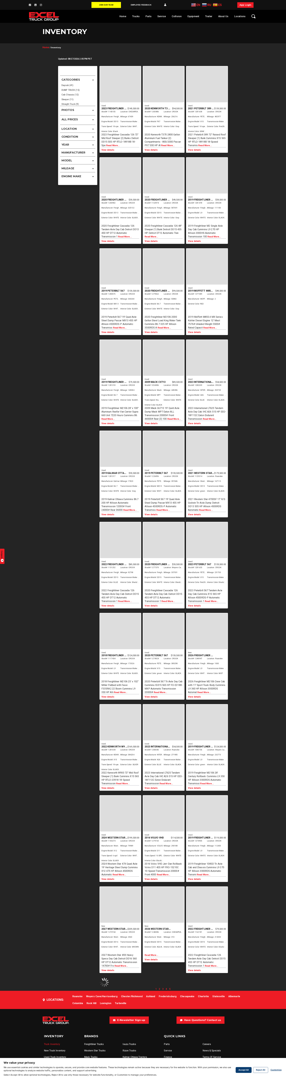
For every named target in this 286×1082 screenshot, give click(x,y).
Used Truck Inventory (55, 1057)
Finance (168, 1057)
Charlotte (203, 996)
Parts (148, 16)
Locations (239, 16)
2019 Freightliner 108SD (203, 837)
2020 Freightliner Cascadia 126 (121, 199)
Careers (207, 1044)
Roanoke (77, 996)
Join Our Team (106, 5)
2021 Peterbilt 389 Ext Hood (206, 108)
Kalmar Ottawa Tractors (135, 1057)
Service (161, 16)
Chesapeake (187, 996)
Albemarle (234, 996)
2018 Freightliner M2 (114, 655)
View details (107, 150)
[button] (165, 5)
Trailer (208, 16)
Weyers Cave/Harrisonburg (102, 996)
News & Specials (212, 1050)
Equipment (193, 16)
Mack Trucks (90, 1057)
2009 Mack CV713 (155, 382)
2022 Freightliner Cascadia (118, 564)
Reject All (260, 1070)
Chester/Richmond (132, 996)
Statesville (218, 996)
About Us (223, 16)
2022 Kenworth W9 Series (117, 746)
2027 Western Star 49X (115, 928)
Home (122, 16)
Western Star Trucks (94, 1050)
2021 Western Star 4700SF (204, 473)
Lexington (105, 1003)
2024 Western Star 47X (115, 837)
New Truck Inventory (54, 1050)
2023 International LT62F (204, 382)
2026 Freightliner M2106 (203, 655)
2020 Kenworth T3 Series (160, 108)
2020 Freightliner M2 (158, 290)
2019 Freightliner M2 (201, 199)
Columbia (77, 1003)
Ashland (150, 996)
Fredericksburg (168, 996)
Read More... (113, 145)
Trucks (136, 16)
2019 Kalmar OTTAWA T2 (116, 473)
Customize (276, 1070)
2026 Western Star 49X (159, 928)
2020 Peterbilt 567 (156, 655)
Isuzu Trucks (129, 1044)
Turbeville (120, 1003)
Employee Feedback (141, 5)
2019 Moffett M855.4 (201, 290)
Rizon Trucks (129, 1050)
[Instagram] (41, 5)
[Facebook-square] (30, 5)
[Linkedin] (35, 5)
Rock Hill (91, 1003)
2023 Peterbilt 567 (199, 564)
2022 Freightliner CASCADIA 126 (208, 928)
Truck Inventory (52, 1044)
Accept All (243, 1070)
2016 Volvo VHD (154, 837)
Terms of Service (212, 1057)
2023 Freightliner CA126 (116, 108)
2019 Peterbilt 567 (113, 290)
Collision (177, 16)
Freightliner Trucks (94, 1044)
